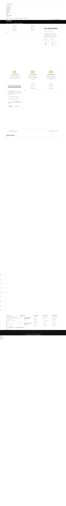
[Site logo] (9, 3)
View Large (59, 138)
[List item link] (12, 323)
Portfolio (10, 23)
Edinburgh (35, 320)
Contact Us (44, 322)
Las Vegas (35, 325)
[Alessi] (27, 294)
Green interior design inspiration (27, 324)
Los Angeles (35, 322)
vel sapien (11, 91)
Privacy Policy (45, 317)
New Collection (54, 319)
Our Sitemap (45, 325)
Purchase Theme (54, 325)
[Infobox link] (14, 74)
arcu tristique (17, 101)
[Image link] (23, 49)
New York (35, 317)
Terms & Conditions (46, 320)
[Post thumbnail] (21, 319)
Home (7, 23)
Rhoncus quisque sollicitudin (14, 193)
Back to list (33, 130)
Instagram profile (54, 317)
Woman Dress (54, 320)
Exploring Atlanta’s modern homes (27, 318)
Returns (44, 319)
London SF (35, 319)
